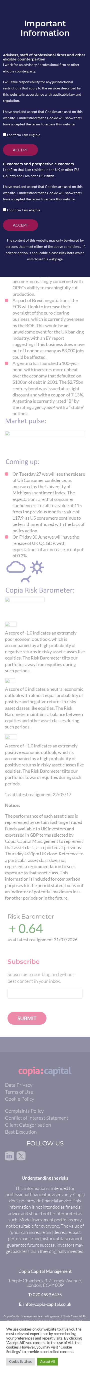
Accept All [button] (47, 1362)
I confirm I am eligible (23, 135)
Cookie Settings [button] (20, 1362)
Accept (20, 149)
